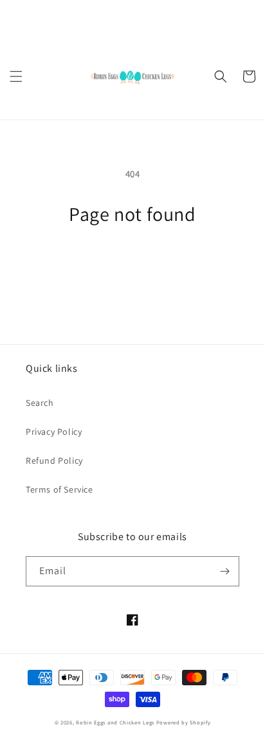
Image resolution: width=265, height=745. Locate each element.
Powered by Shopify (183, 722)
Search (40, 402)
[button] (16, 76)
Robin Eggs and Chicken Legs (115, 722)
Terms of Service (59, 489)
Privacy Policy (54, 431)
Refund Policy (54, 460)
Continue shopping (132, 261)
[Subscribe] (224, 571)
